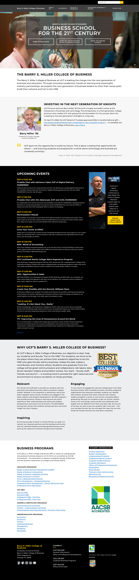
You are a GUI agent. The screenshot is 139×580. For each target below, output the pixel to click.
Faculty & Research (74, 8)
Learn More (80, 125)
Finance (20, 522)
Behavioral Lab (95, 474)
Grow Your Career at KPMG (30, 229)
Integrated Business (25, 524)
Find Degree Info (41, 42)
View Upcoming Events (98, 41)
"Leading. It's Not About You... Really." (35, 304)
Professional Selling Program (100, 458)
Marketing (21, 528)
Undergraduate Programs (99, 456)
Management (22, 526)
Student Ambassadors (97, 454)
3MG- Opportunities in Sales (30, 274)
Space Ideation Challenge (115, 220)
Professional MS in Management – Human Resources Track (40, 483)
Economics (21, 519)
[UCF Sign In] (89, 2)
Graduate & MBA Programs (99, 461)
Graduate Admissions (97, 463)
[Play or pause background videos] (135, 65)
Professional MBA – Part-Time (28, 499)
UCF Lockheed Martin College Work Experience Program (45, 259)
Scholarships (94, 467)
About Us (51, 8)
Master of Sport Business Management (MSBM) (35, 470)
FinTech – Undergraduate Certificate (31, 508)
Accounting (21, 517)
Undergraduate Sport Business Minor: (41, 510)
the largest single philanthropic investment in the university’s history (74, 123)
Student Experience (96, 451)
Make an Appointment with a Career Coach (69, 41)
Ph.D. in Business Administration (30, 479)
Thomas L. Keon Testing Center (101, 472)
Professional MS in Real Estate (29, 486)
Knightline (117, 8)
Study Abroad (94, 470)
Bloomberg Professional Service (101, 476)
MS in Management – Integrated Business (33, 481)
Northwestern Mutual (27, 215)
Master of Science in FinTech (28, 476)
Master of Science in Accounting (30, 472)
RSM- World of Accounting (30, 244)
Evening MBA (22, 493)
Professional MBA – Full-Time (28, 497)
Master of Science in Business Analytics (32, 474)
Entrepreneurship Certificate (28, 506)
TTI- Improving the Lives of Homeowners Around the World (46, 319)
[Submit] (121, 2)
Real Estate (21, 531)
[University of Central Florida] (31, 2)
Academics (63, 8)
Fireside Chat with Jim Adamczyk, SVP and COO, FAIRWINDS (47, 200)
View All (20, 332)
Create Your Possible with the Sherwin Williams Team (43, 289)
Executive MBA (23, 495)
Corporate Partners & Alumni (97, 8)
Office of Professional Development (103, 465)
